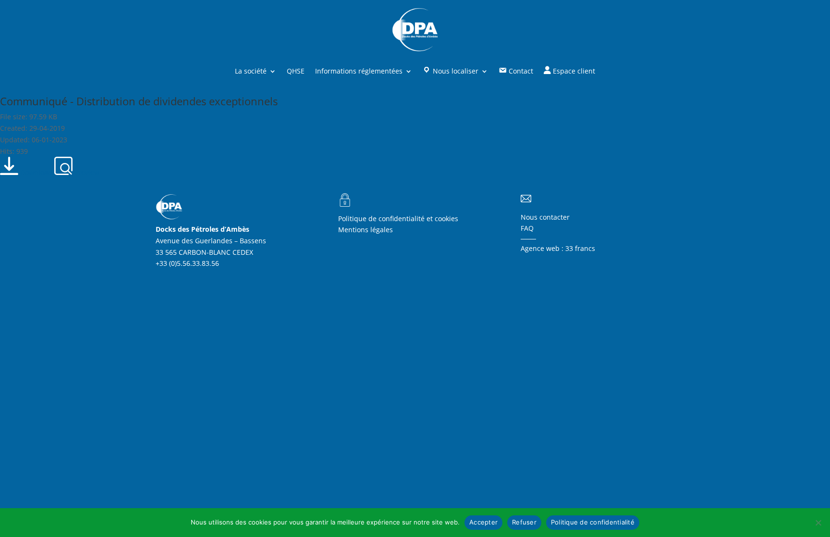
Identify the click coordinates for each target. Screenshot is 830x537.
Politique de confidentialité (593, 522)
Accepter (483, 522)
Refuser (524, 522)
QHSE (296, 70)
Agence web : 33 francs (558, 248)
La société (251, 70)
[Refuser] (818, 522)
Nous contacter (545, 217)
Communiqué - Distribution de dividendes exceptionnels (139, 101)
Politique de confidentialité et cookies (398, 218)
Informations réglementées (359, 70)
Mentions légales (365, 229)
